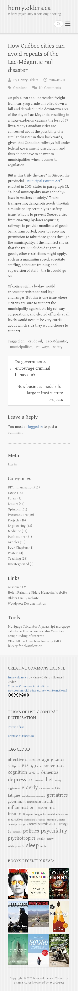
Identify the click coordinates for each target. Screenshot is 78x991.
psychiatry (54, 830)
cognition (17, 772)
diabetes (39, 780)
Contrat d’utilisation (21, 736)
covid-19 (34, 772)
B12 (25, 765)
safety (58, 347)
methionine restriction (34, 820)
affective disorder (24, 759)
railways (43, 347)
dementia (49, 772)
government (17, 802)
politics (31, 831)
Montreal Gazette (56, 819)
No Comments (50, 88)
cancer (49, 765)
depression (20, 779)
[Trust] (18, 936)
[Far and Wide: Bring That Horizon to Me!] (38, 903)
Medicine (14, 531)
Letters (13, 504)
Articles (13, 542)
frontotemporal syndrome (33, 796)
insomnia (45, 807)
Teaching (14, 559)
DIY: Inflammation (20, 487)
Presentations (18, 515)
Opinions (20, 88)
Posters (13, 553)
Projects (14, 520)
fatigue (14, 795)
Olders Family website (23, 598)
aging (47, 759)
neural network (38, 824)
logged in (35, 427)
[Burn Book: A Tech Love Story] (18, 870)
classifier (61, 766)
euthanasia (45, 788)
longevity (40, 814)
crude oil (35, 341)
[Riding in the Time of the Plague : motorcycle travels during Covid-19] (59, 936)
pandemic (17, 832)
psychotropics (22, 838)
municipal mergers (18, 824)
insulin (14, 814)
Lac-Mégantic (56, 341)
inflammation (21, 807)
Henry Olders (28, 80)
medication (15, 819)
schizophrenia (16, 846)
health (47, 801)
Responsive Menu (67, 24)
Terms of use (16, 727)
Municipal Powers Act (43, 181)
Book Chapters (18, 548)
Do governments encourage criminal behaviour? (29, 368)
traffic (43, 846)
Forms (12, 498)
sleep (32, 845)
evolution (56, 788)
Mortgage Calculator (23, 627)
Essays (12, 493)
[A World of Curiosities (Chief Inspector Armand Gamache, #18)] (59, 870)
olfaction (53, 824)
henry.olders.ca (29, 8)
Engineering (17, 526)
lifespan (28, 814)
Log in (12, 464)
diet (49, 780)
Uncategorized (18, 564)
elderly (30, 787)
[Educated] (59, 903)
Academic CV (17, 587)
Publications (17, 537)
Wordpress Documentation (27, 604)
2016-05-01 (57, 80)
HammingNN (34, 802)
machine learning (57, 814)
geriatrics (57, 795)
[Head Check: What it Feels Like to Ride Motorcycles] (18, 903)
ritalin (41, 838)
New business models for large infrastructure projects (43, 393)
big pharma (36, 766)
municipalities (21, 347)
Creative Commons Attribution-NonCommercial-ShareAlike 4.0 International (37, 688)
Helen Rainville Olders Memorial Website (37, 593)
